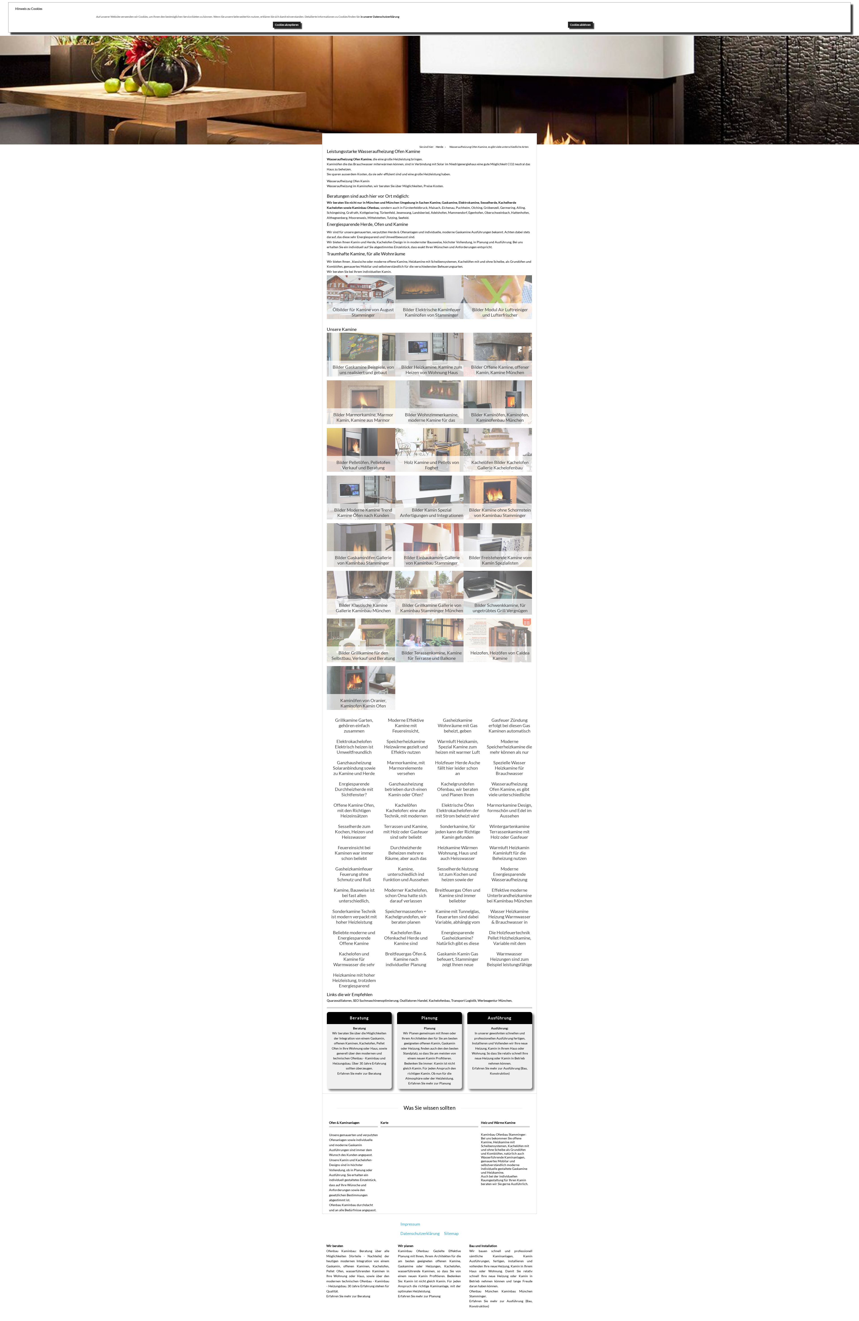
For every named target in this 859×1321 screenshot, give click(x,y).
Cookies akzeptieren (287, 24)
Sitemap (451, 1233)
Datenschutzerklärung (420, 1233)
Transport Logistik (463, 1000)
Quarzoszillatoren (339, 1000)
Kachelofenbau (439, 1000)
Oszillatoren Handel (413, 1000)
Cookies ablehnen (580, 24)
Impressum (410, 1224)
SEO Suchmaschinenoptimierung (375, 1000)
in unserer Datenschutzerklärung (380, 16)
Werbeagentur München (495, 1000)
